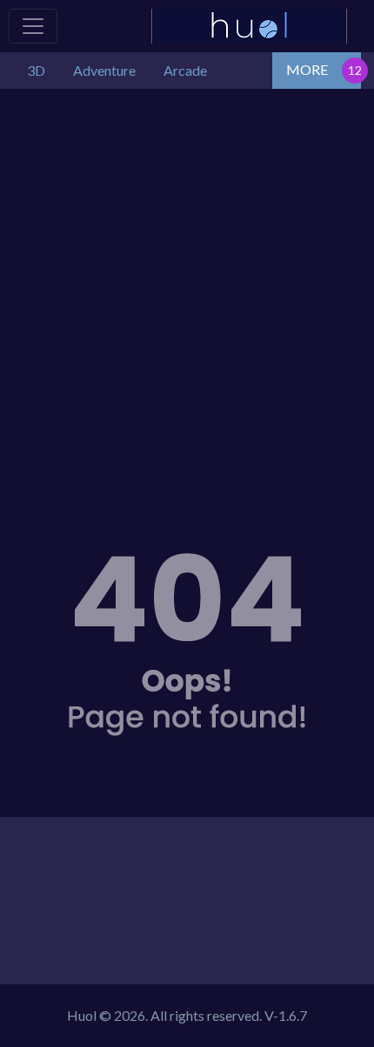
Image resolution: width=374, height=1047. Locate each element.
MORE (307, 69)
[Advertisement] (187, 285)
